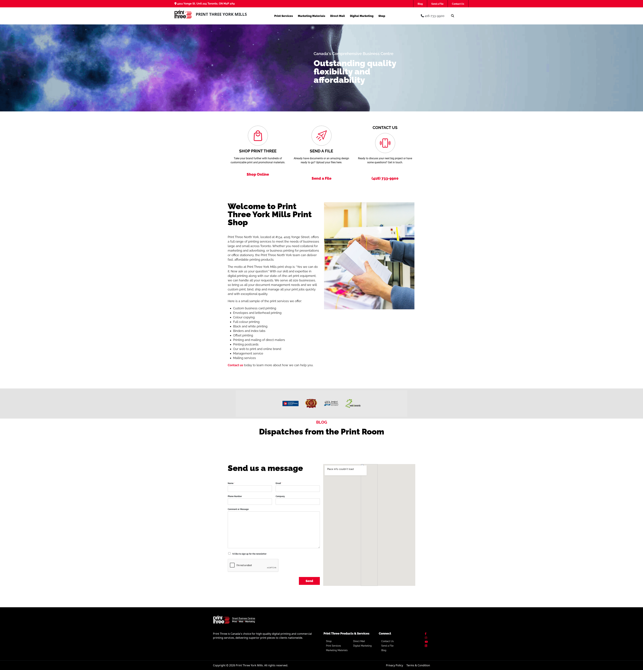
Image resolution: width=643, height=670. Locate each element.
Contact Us (458, 4)
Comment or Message (238, 509)
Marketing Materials (311, 16)
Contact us (235, 365)
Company (280, 496)
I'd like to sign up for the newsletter (249, 554)
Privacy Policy (394, 665)
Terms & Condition (418, 665)
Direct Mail (337, 16)
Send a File (437, 4)
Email (279, 483)
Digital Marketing (361, 16)
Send (309, 581)
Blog (420, 4)
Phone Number (235, 496)
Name (231, 483)
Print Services (283, 16)
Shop (381, 16)
